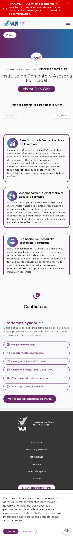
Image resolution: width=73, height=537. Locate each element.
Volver (10, 35)
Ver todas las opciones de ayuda (30, 398)
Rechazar (28, 531)
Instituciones (36, 457)
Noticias (36, 464)
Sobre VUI (36, 442)
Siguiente (62, 115)
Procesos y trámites (36, 449)
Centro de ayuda (36, 471)
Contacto (36, 478)
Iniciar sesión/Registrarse (37, 488)
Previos (10, 115)
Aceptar (11, 531)
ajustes (18, 520)
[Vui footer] (37, 424)
